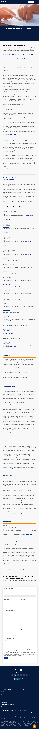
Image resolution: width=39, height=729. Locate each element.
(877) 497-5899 (6, 214)
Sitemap (30, 712)
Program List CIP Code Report (23, 712)
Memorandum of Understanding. (10, 134)
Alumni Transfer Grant (8, 58)
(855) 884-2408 (5, 702)
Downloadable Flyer (6, 219)
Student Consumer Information (6, 710)
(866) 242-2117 (6, 266)
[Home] (3, 2)
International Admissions (28, 550)
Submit (6, 658)
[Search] (35, 2)
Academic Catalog (23, 687)
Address (6, 616)
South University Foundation (6, 689)
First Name (6, 599)
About (2, 686)
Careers (2, 691)
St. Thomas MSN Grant (25, 54)
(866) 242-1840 (6, 330)
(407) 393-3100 (6, 253)
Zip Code (6, 627)
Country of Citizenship (9, 638)
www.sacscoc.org (27, 725)
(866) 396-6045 (6, 227)
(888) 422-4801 (6, 279)
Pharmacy (25, 58)
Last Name (22, 599)
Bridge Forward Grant (7, 54)
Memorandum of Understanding (26, 107)
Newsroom (3, 693)
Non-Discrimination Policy (33, 710)
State (21, 627)
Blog (2, 694)
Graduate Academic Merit (18, 58)
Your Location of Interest (10, 588)
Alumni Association (4, 687)
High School (33, 54)
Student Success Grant (16, 54)
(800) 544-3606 (6, 304)
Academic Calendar (23, 686)
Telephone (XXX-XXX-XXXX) (9, 610)
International (19, 60)
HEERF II (21, 691)
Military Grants (31, 58)
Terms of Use (15, 712)
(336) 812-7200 (6, 240)
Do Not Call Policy (15, 710)
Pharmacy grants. (24, 375)
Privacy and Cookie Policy (23, 710)
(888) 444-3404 (6, 343)
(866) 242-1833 (6, 292)
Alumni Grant (19, 55)
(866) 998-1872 (6, 317)
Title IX (2, 712)
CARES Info (22, 689)
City (5, 621)
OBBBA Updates (23, 693)
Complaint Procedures (8, 712)
